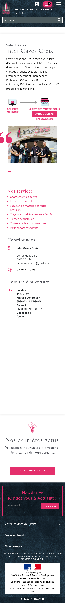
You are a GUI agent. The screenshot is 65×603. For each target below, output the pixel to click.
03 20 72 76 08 (26, 269)
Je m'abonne (49, 506)
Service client (14, 535)
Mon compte (14, 546)
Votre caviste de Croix (20, 524)
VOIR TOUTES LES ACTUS (32, 470)
